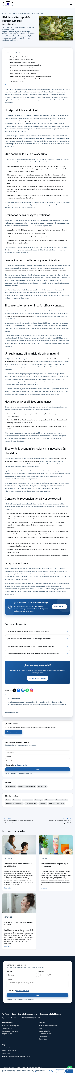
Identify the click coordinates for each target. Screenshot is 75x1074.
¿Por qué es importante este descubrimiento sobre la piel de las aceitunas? (33, 653)
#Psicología (38, 800)
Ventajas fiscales (44, 1031)
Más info (37, 1072)
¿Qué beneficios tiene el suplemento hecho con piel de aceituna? (29, 638)
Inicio (4, 13)
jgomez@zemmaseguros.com (31, 1017)
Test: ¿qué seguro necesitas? (48, 1025)
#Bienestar (43, 803)
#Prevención (48, 800)
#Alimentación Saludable (56, 803)
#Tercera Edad (42, 786)
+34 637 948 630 (10, 1017)
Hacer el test (58, 606)
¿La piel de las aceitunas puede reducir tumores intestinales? (28, 631)
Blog (9, 13)
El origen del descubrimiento (19, 57)
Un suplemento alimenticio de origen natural (24, 70)
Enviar (37, 769)
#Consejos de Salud (61, 800)
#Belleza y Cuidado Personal (26, 786)
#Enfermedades (10, 786)
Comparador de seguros (10, 1025)
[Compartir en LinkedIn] (23, 690)
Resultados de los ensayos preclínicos (22, 62)
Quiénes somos (44, 1036)
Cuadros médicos (45, 1033)
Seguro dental (7, 1028)
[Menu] (71, 4)
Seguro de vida (7, 1033)
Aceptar (69, 1071)
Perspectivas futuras (16, 81)
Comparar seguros (13, 732)
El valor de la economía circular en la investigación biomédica (30, 76)
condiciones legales (20, 765)
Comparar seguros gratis (37, 678)
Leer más (7, 888)
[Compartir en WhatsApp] (27, 690)
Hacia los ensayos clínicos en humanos (22, 73)
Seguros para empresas (10, 1031)
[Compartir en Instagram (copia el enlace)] (31, 690)
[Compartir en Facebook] (18, 690)
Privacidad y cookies (9, 1050)
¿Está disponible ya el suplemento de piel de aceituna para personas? (30, 646)
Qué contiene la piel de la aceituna (21, 59)
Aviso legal (6, 1048)
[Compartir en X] (14, 690)
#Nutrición (16, 800)
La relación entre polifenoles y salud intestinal (25, 65)
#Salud (8, 800)
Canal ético (43, 1039)
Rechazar (60, 1071)
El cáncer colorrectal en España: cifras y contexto (26, 68)
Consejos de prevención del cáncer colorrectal (25, 79)
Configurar (52, 1071)
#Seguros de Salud (31, 803)
